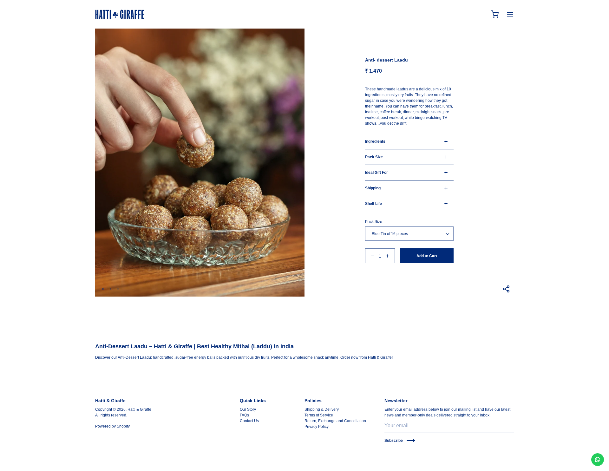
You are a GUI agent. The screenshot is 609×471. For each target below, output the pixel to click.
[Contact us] (597, 459)
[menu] (510, 14)
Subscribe (393, 440)
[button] (103, 289)
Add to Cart (426, 256)
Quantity (372, 246)
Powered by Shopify (112, 426)
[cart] (494, 14)
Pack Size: (374, 221)
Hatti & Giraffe (139, 409)
